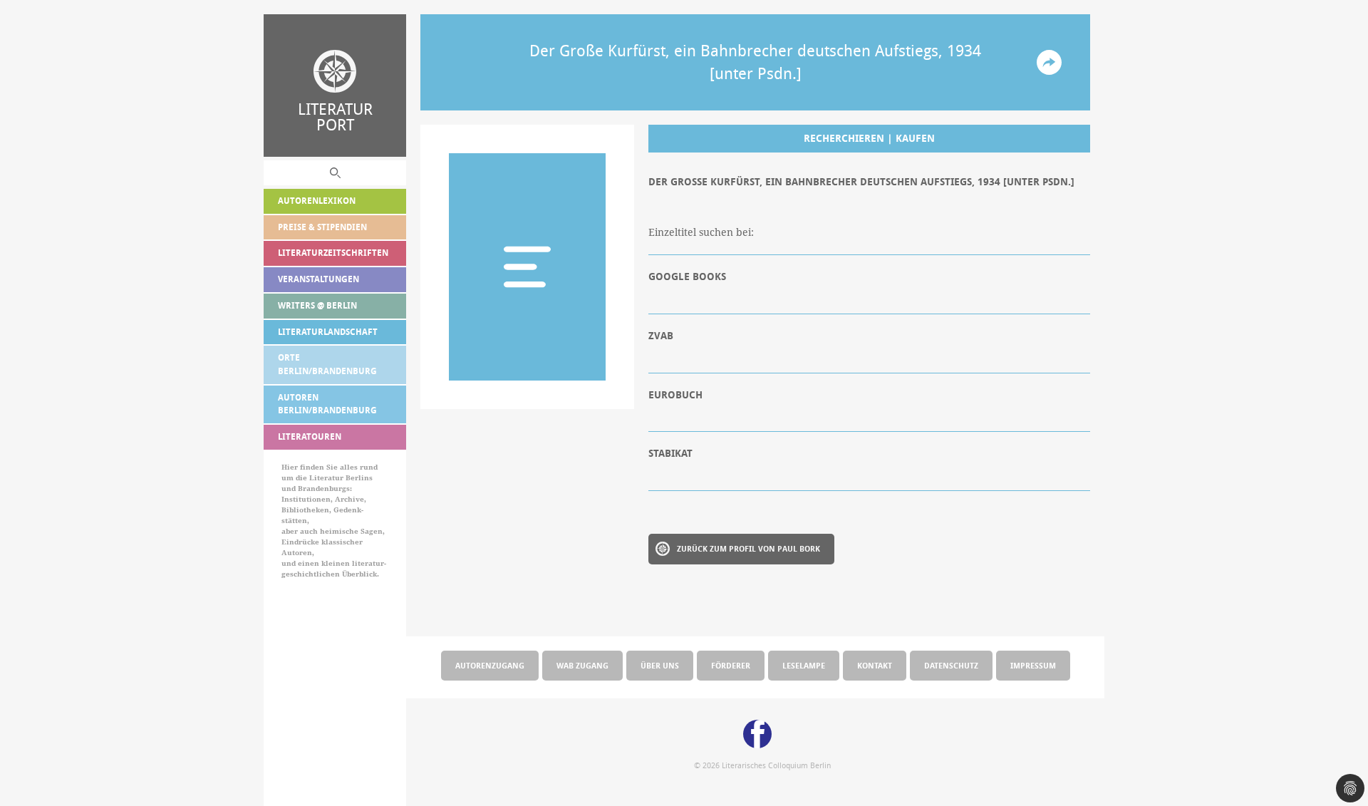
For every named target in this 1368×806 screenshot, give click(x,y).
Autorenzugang (489, 665)
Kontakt (874, 665)
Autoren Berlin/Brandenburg (327, 404)
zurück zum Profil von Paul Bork (748, 548)
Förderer (730, 665)
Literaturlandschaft (328, 332)
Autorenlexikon (317, 201)
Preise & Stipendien (322, 227)
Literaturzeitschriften (333, 253)
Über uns (660, 665)
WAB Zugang (582, 665)
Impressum (1033, 665)
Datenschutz (951, 665)
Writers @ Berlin (317, 305)
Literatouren (309, 436)
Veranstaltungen (318, 279)
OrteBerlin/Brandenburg (327, 364)
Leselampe (803, 665)
